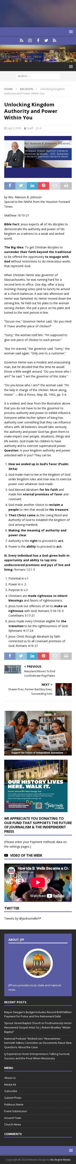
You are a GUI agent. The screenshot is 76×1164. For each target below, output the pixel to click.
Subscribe (10, 1091)
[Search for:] (38, 76)
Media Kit (10, 1084)
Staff (30, 128)
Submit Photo (12, 1098)
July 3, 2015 (14, 128)
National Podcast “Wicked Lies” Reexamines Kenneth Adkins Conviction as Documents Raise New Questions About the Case (38, 1043)
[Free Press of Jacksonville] (38, 60)
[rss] (54, 40)
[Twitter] (46, 40)
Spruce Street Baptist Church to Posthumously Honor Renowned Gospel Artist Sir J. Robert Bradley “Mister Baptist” (38, 1027)
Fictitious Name (13, 1104)
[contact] (21, 40)
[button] (70, 31)
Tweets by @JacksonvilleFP (22, 918)
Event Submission (15, 1111)
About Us (10, 1078)
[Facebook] (38, 40)
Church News (12, 1124)
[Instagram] (30, 40)
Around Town (12, 1118)
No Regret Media (60, 1159)
